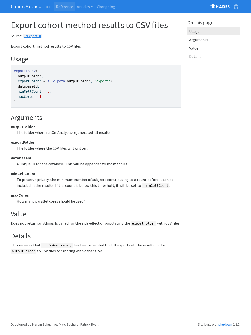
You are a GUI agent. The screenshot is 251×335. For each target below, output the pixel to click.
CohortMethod (26, 6)
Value (193, 48)
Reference (64, 6)
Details (195, 56)
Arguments (198, 39)
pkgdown (225, 324)
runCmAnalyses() (57, 245)
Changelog (106, 6)
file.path (56, 81)
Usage (194, 31)
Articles (83, 6)
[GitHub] (236, 6)
